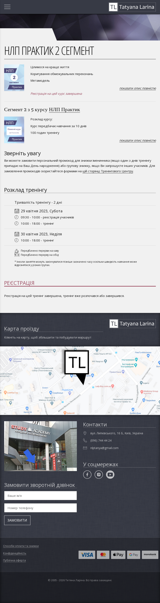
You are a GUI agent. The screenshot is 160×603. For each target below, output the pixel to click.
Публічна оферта (14, 560)
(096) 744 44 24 (100, 440)
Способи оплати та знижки (21, 546)
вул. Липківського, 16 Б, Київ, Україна (116, 433)
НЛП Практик (64, 109)
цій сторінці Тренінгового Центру (107, 171)
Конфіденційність (14, 553)
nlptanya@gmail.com (104, 448)
